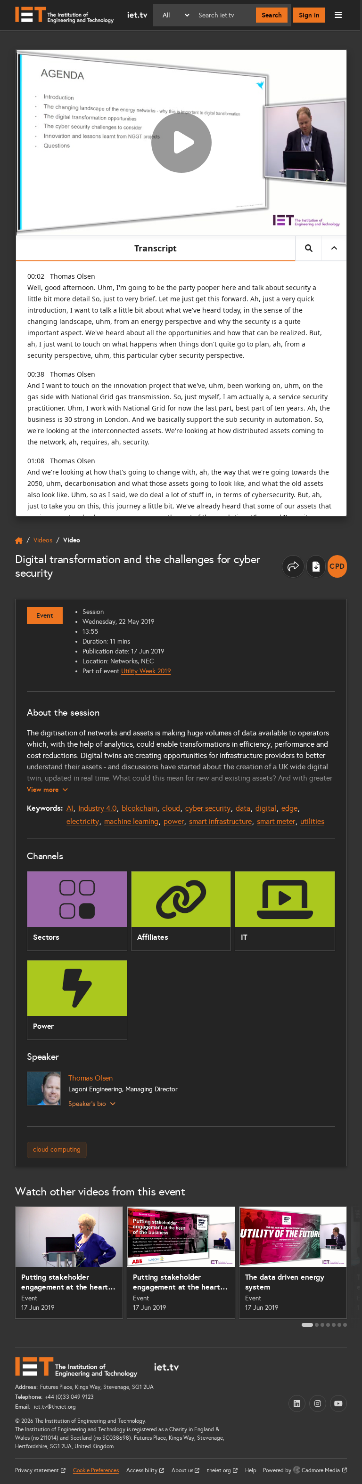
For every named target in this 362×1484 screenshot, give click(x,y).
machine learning (131, 821)
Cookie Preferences (96, 1470)
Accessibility (142, 1470)
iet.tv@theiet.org (54, 1406)
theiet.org (219, 1470)
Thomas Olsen (90, 1077)
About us (183, 1470)
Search (272, 15)
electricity (82, 821)
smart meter (276, 821)
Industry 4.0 (97, 808)
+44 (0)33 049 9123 (69, 1397)
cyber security (207, 808)
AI (69, 808)
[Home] (81, 15)
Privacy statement (37, 1470)
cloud (171, 808)
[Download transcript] (316, 566)
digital (265, 808)
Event (44, 615)
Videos (42, 540)
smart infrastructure (220, 821)
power (174, 821)
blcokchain (139, 808)
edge (289, 808)
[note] (337, 566)
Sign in (309, 15)
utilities (312, 821)
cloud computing (57, 1149)
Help (250, 1470)
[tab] (307, 1325)
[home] (19, 540)
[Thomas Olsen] (44, 1088)
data (243, 808)
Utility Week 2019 (146, 671)
